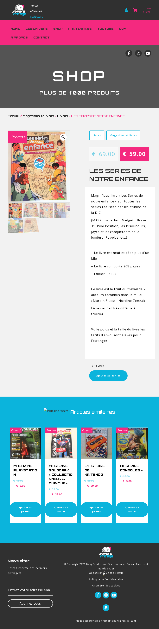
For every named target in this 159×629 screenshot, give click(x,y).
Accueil (13, 116)
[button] (30, 603)
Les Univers (36, 28)
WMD (120, 572)
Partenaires (80, 28)
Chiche (109, 572)
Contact (41, 37)
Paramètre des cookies (106, 585)
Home (15, 28)
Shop (58, 28)
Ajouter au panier (108, 375)
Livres (62, 116)
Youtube (105, 28)
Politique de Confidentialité (106, 579)
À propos (19, 37)
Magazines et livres (38, 116)
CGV (122, 28)
